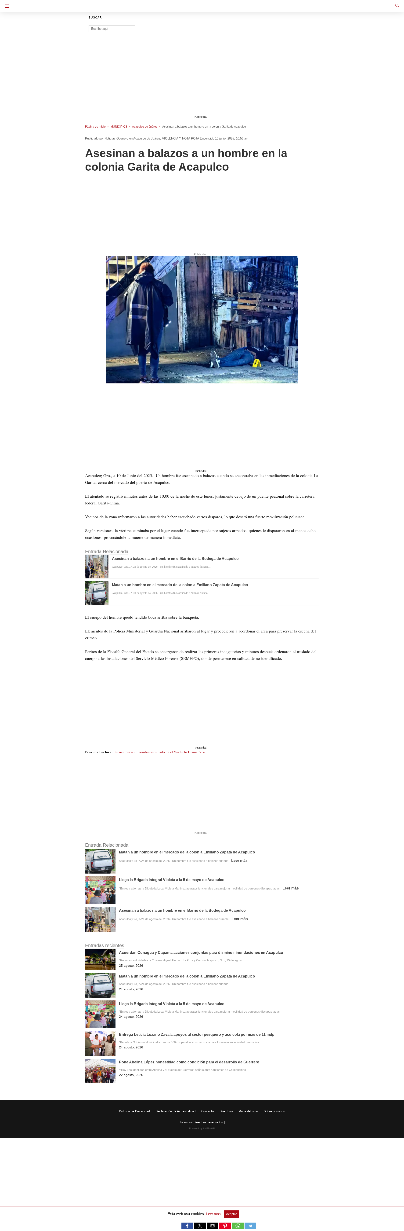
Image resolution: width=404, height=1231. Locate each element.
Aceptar (231, 1214)
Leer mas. (214, 1214)
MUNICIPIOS (119, 126)
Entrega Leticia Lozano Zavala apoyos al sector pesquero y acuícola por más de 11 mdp (196, 1034)
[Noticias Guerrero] (202, 4)
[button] (202, 319)
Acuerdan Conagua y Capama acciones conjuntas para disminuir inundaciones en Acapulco (201, 953)
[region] (200, 76)
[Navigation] (5, 6)
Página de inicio (95, 126)
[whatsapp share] (238, 1228)
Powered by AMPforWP (202, 1128)
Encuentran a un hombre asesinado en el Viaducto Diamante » (159, 752)
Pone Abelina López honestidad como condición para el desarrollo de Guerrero (189, 1062)
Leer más (239, 861)
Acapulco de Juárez (144, 126)
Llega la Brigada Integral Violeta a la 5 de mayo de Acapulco (171, 880)
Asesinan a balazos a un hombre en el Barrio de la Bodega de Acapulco (175, 559)
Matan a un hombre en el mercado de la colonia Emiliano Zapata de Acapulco (180, 585)
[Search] (396, 6)
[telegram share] (250, 1228)
